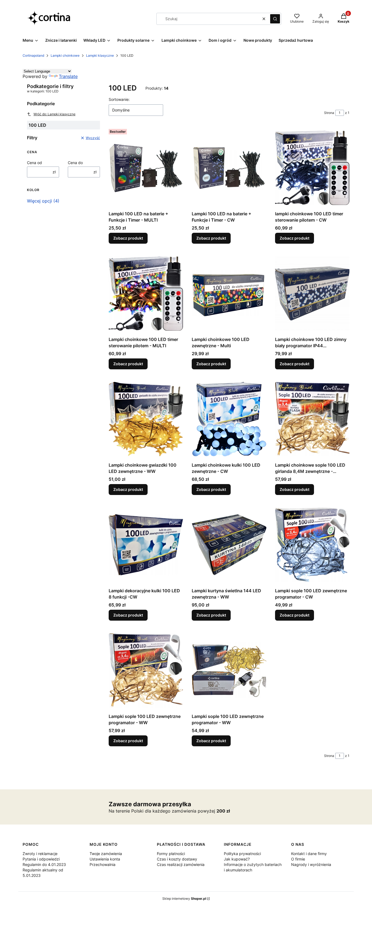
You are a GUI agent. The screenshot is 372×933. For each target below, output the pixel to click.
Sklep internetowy (184, 898)
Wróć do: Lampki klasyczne (54, 114)
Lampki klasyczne (100, 55)
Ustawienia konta (105, 859)
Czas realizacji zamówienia (181, 864)
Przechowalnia (102, 864)
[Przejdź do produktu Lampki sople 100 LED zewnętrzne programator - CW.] (312, 544)
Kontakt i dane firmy (309, 853)
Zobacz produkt (128, 238)
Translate (68, 76)
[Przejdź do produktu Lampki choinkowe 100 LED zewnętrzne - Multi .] (229, 293)
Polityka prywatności (242, 853)
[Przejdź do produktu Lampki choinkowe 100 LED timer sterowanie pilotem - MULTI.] (146, 293)
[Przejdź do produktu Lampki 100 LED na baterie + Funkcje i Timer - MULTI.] (146, 168)
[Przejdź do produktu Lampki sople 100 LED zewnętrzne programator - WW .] (229, 670)
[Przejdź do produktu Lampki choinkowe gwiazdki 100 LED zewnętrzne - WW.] (146, 419)
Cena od (34, 162)
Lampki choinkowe (65, 55)
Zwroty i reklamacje (40, 853)
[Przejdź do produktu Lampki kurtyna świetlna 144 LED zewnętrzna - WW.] (229, 544)
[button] (275, 18)
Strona (329, 113)
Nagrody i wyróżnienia (311, 864)
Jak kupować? (237, 859)
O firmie (298, 859)
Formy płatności (171, 853)
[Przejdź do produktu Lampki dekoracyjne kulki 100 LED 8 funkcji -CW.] (146, 544)
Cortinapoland (33, 55)
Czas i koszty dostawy (177, 859)
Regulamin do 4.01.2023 (44, 864)
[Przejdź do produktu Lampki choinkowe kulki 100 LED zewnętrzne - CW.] (229, 419)
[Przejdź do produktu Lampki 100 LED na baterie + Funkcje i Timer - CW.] (229, 168)
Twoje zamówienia (106, 853)
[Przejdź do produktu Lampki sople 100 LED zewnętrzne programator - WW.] (146, 670)
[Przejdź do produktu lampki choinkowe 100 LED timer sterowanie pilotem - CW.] (312, 168)
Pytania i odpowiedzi (41, 859)
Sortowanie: (119, 99)
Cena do (75, 162)
